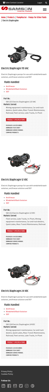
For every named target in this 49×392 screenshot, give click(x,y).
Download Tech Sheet (13, 127)
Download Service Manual (14, 130)
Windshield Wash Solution (16, 89)
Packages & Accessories (14, 125)
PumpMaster (22, 17)
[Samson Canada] (16, 9)
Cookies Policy (7, 374)
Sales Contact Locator (14, 2)
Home (3, 17)
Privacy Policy (6, 371)
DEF (7, 91)
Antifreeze (10, 86)
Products (11, 17)
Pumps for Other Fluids (37, 17)
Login (39, 2)
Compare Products (12, 132)
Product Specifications (16, 119)
